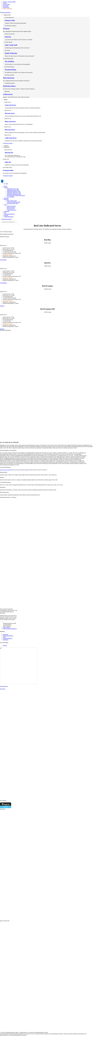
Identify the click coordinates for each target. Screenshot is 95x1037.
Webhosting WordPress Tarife (14, 194)
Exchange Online (8, 170)
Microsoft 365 (9, 152)
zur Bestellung (3, 282)
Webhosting (7, 15)
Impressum (6, 211)
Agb (5, 212)
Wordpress (6, 28)
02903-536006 (6, 627)
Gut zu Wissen (6, 4)
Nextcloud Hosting (10, 69)
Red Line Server (10, 113)
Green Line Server (10, 105)
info (8, 469)
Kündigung (5, 639)
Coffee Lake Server (10, 138)
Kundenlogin (6, 7)
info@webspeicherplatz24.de (10, 628)
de (0, 469)
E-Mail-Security (8, 94)
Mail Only (8, 37)
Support (5, 3)
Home (5, 186)
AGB (4, 637)
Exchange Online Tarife (12, 203)
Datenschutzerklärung (9, 214)
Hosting (6, 187)
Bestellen (2, 305)
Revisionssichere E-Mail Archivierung (16, 195)
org (6, 469)
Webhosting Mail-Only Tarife (14, 192)
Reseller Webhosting (11, 53)
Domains (6, 146)
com (2, 469)
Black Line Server (10, 121)
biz (10, 469)
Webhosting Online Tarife (13, 190)
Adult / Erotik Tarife (11, 45)
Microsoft (7, 147)
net (4, 469)
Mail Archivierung (8, 78)
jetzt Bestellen (3, 259)
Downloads (5, 5)
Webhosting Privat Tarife (13, 188)
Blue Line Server (10, 129)
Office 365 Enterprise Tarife (13, 202)
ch (24, 469)
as (19, 469)
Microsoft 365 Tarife (12, 200)
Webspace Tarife (10, 20)
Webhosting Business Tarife (13, 191)
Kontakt (6, 215)
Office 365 (8, 162)
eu (26, 469)
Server (5, 99)
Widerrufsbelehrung (8, 216)
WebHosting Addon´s (9, 86)
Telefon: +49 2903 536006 (9, 1)
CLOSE (6, 183)
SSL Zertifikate (9, 61)
